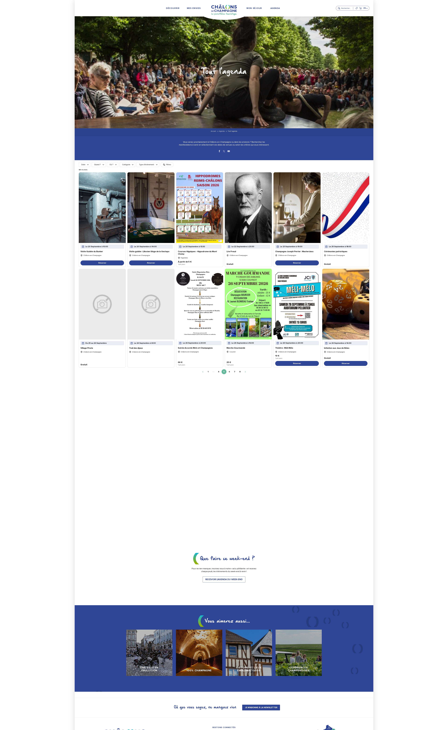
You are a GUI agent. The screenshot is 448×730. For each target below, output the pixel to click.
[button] (346, 7)
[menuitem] (172, 8)
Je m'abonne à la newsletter (261, 707)
